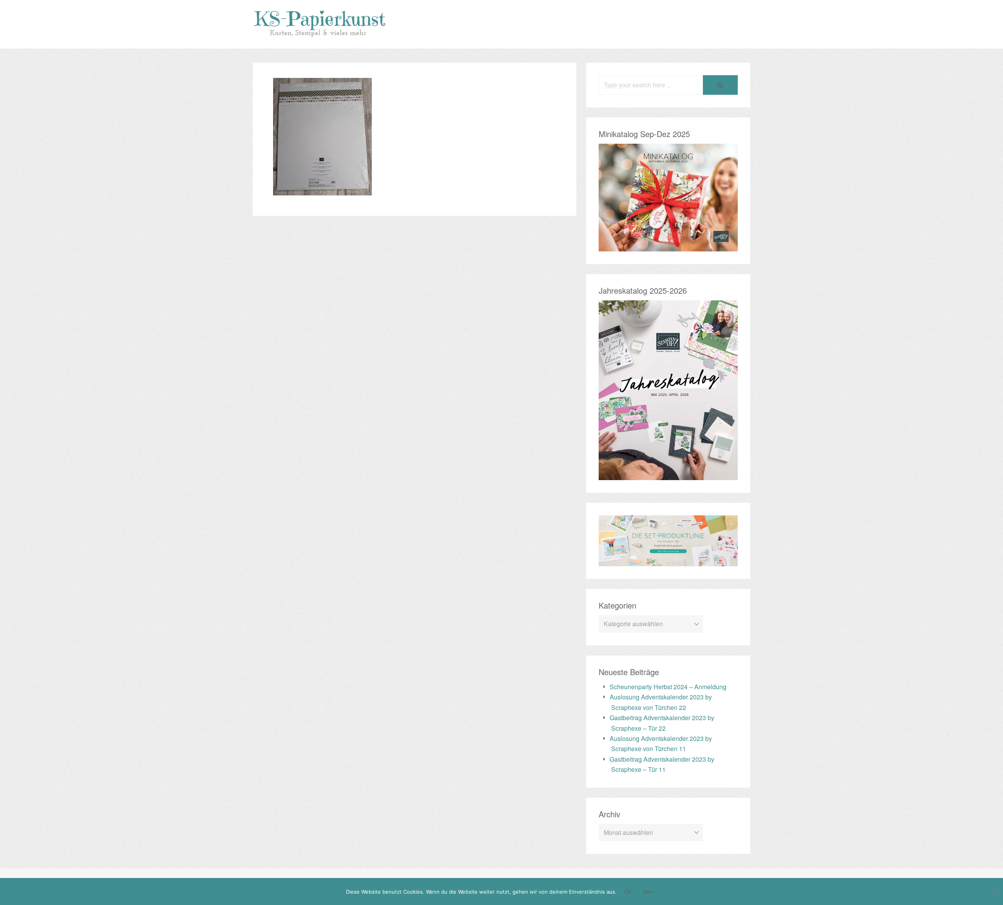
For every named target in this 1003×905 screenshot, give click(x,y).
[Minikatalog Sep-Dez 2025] (668, 245)
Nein (648, 891)
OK (628, 891)
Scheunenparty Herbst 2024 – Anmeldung (668, 686)
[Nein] (993, 892)
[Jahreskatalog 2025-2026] (668, 474)
